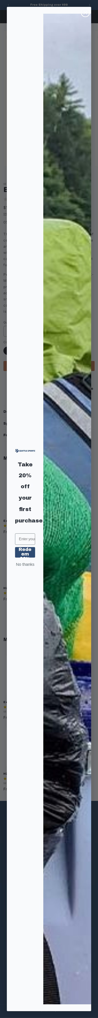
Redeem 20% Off (25, 552)
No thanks (25, 564)
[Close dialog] (85, 13)
